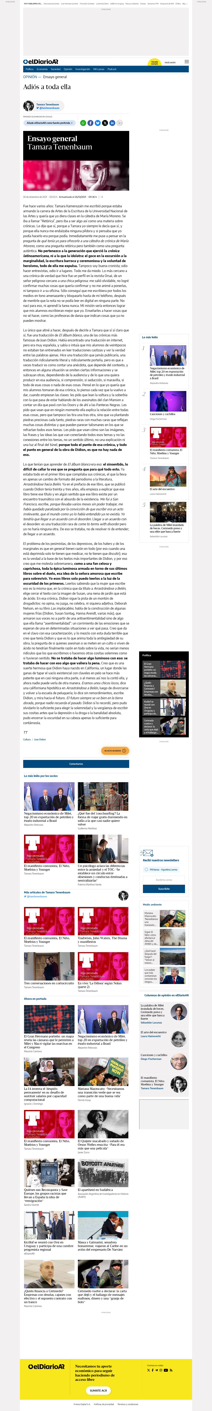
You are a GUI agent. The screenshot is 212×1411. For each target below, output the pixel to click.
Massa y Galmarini (132, 4)
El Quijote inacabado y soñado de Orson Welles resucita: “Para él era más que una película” (101, 1144)
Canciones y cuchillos (162, 414)
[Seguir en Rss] (171, 1370)
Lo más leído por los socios (41, 776)
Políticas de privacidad (104, 1404)
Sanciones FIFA (153, 4)
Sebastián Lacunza (158, 536)
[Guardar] (120, 123)
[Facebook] (90, 123)
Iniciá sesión (170, 63)
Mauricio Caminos (33, 1051)
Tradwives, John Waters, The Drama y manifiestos (102, 940)
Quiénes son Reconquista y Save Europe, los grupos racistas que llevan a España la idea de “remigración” (46, 1195)
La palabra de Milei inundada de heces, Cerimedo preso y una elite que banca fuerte (167, 528)
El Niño (178, 4)
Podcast (112, 69)
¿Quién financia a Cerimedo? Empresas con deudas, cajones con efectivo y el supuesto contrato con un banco (48, 1296)
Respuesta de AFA (167, 4)
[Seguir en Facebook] (153, 1370)
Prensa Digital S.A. (82, 1404)
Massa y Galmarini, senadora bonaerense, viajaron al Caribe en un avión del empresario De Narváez (103, 1246)
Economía (42, 69)
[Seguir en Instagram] (160, 1370)
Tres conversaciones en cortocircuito (49, 983)
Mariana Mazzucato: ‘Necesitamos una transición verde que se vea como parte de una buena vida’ (101, 1092)
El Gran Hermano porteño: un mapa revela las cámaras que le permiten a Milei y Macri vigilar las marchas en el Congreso (49, 1041)
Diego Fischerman (158, 419)
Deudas (143, 4)
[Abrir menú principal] (187, 61)
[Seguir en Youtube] (166, 1370)
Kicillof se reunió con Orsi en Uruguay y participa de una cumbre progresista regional (48, 1246)
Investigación (83, 69)
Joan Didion (40, 739)
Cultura (26, 739)
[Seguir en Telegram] (156, 1370)
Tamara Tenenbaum (47, 104)
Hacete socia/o (154, 63)
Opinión (68, 69)
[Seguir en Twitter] (148, 1370)
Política (29, 69)
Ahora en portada (35, 998)
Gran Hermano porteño (69, 4)
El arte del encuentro (162, 489)
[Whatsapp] (83, 123)
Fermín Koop (84, 1100)
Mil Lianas (98, 69)
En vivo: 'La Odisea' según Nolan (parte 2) (100, 985)
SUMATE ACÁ (98, 1390)
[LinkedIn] (112, 123)
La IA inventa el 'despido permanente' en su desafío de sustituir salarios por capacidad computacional (45, 1094)
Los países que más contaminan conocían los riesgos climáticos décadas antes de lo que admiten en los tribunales (151, 975)
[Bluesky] (98, 123)
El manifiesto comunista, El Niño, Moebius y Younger (47, 867)
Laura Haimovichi (158, 494)
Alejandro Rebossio (33, 824)
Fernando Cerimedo (87, 4)
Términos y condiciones (127, 1404)
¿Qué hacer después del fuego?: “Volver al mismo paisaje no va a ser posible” (151, 956)
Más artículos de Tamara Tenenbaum (47, 892)
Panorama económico (51, 4)
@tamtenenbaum (36, 896)
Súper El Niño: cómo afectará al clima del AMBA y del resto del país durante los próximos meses (151, 938)
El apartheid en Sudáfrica (95, 1190)
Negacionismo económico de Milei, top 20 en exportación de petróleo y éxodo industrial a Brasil (49, 817)
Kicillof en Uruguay (117, 4)
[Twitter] (105, 123)
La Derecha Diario (102, 4)
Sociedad (55, 69)
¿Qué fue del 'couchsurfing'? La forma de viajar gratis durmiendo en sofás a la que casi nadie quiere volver (102, 818)
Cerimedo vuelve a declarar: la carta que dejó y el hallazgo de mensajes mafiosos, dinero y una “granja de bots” (102, 1296)
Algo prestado (187, 4)
